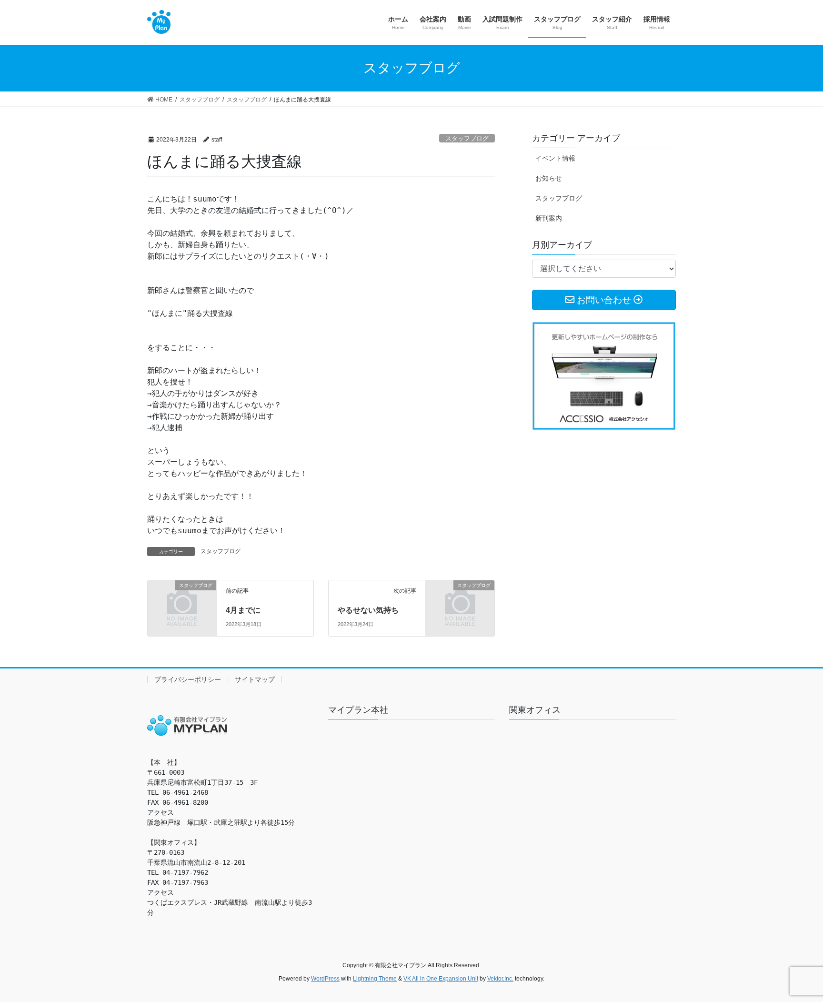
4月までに (243, 610)
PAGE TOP (795, 963)
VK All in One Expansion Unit (440, 978)
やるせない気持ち (368, 610)
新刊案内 (548, 218)
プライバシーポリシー (187, 679)
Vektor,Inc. (500, 978)
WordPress (325, 978)
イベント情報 (555, 158)
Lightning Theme (375, 978)
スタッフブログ (467, 138)
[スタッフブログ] (182, 601)
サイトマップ (255, 679)
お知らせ (548, 178)
